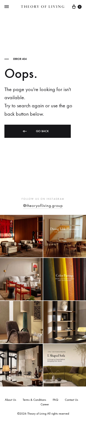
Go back (42, 131)
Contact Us (71, 400)
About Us (10, 400)
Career (45, 404)
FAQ (55, 400)
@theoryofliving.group (43, 205)
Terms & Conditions (34, 400)
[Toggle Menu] (6, 6)
